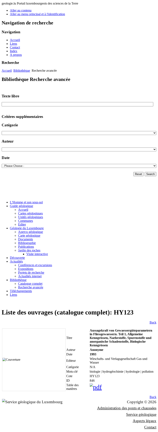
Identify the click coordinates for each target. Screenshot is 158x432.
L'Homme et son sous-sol (26, 202)
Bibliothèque (21, 70)
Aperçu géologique (30, 232)
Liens (13, 43)
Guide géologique (21, 206)
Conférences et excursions (35, 265)
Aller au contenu (20, 10)
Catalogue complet (30, 283)
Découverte (17, 257)
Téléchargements (21, 291)
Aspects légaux (144, 421)
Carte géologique (29, 235)
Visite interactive (37, 254)
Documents (25, 239)
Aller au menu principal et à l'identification (37, 14)
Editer (22, 224)
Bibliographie (27, 243)
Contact (15, 47)
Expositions (25, 269)
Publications (26, 246)
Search (150, 174)
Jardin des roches (29, 250)
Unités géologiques (30, 217)
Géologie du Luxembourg (27, 228)
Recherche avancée (30, 287)
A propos (16, 54)
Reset (138, 174)
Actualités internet (30, 276)
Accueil (15, 40)
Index (13, 51)
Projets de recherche (31, 272)
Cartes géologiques (30, 213)
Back (153, 322)
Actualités (16, 261)
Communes (25, 220)
